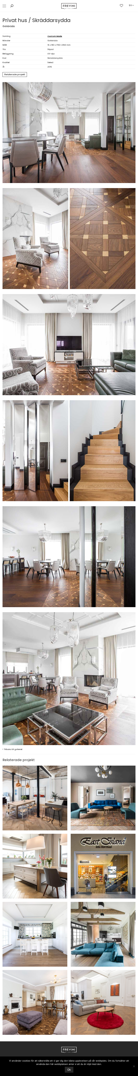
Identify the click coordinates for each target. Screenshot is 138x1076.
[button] (4, 6)
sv (130, 5)
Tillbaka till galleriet (12, 749)
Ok (69, 1069)
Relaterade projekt (14, 74)
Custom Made (54, 36)
